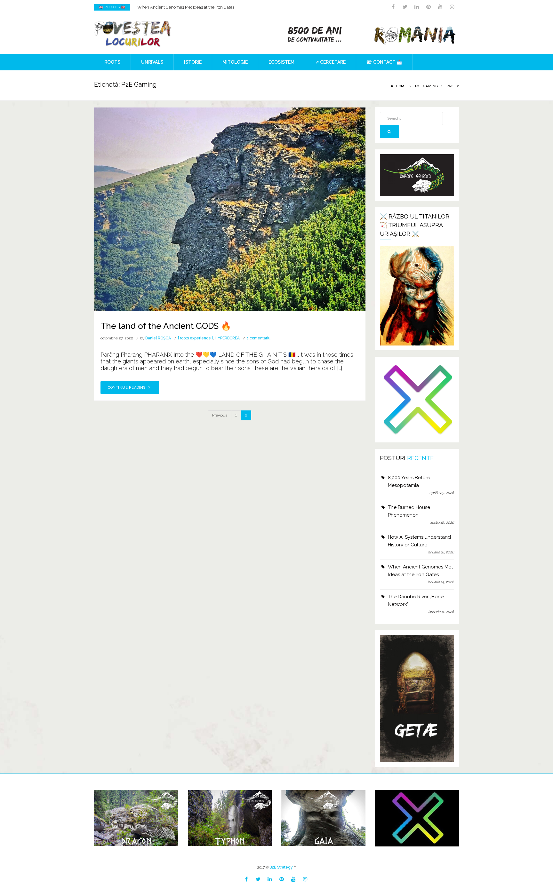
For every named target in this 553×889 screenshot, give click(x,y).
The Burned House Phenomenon (409, 511)
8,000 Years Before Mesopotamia (409, 481)
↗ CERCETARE (330, 62)
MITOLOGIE (235, 62)
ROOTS (112, 62)
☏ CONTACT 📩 (384, 62)
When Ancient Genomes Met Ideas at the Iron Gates (185, 7)
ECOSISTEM (281, 62)
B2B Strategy (281, 867)
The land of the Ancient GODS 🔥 (165, 326)
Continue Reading (127, 387)
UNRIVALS (152, 62)
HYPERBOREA (227, 338)
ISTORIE (193, 62)
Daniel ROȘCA (158, 338)
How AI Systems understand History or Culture (419, 541)
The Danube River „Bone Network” (416, 600)
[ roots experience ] (195, 338)
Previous (219, 415)
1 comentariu (258, 338)
